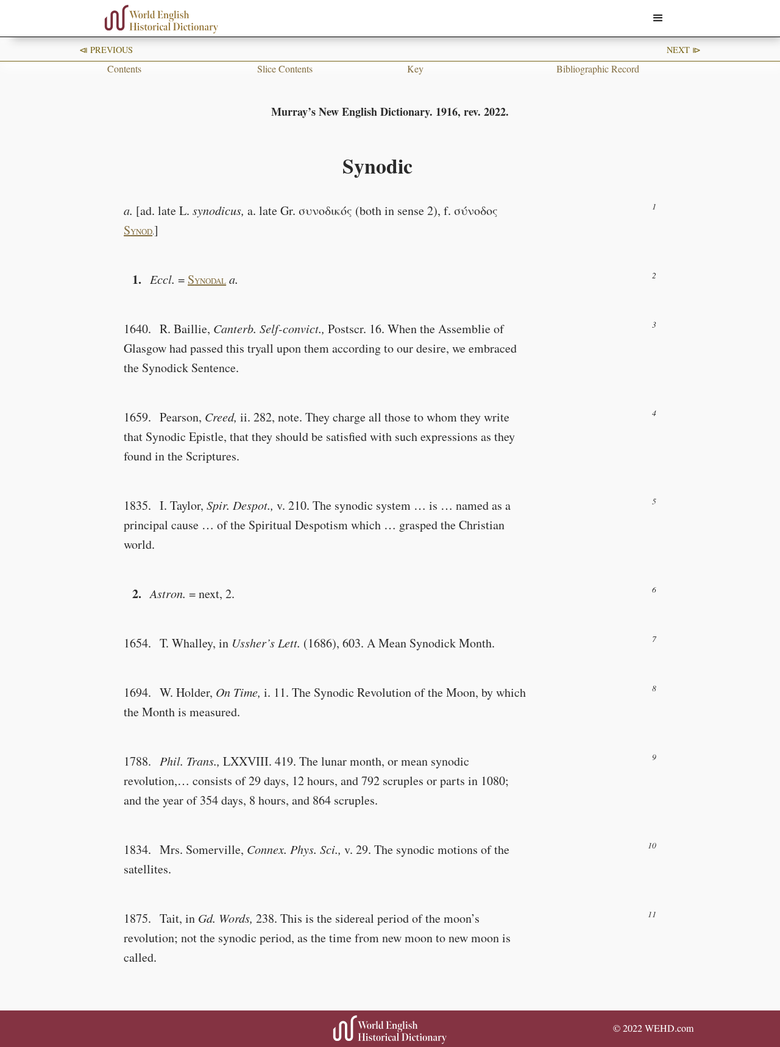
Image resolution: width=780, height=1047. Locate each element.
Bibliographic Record (597, 68)
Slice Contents (285, 68)
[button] (658, 18)
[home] (161, 19)
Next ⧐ (684, 49)
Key (415, 68)
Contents (124, 68)
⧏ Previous (106, 49)
